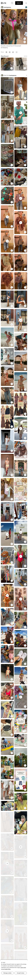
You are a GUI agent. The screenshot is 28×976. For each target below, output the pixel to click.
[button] (26, 3)
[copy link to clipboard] (16, 52)
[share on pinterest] (10, 52)
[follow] (26, 7)
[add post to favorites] (25, 42)
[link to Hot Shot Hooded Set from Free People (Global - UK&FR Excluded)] (20, 64)
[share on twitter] (13, 52)
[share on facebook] (6, 52)
